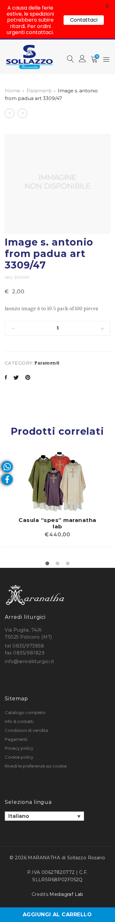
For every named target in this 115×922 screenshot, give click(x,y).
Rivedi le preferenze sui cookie (36, 765)
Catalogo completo (25, 712)
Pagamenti (16, 739)
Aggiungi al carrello (57, 914)
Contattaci (83, 20)
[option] (57, 499)
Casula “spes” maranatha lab (57, 523)
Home (12, 91)
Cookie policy (19, 757)
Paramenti (39, 91)
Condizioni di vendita (26, 730)
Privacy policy (19, 748)
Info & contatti (19, 721)
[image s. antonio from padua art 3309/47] (6, 378)
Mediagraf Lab (66, 894)
